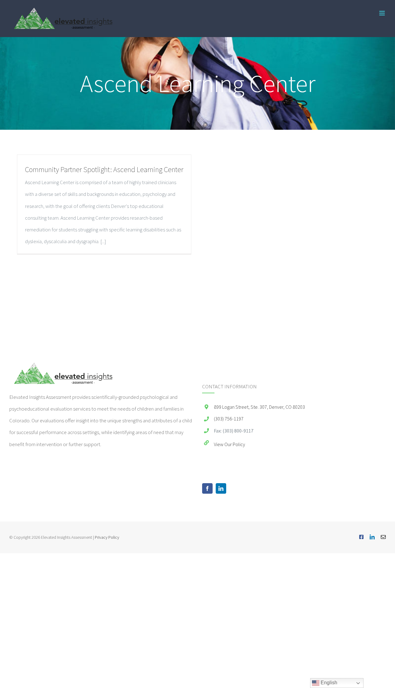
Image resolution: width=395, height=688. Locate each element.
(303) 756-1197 (228, 419)
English (328, 682)
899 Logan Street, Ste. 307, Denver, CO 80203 (259, 407)
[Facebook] (207, 488)
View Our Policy (229, 444)
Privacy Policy (107, 537)
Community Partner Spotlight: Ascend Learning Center (104, 169)
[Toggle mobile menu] (382, 13)
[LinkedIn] (221, 488)
